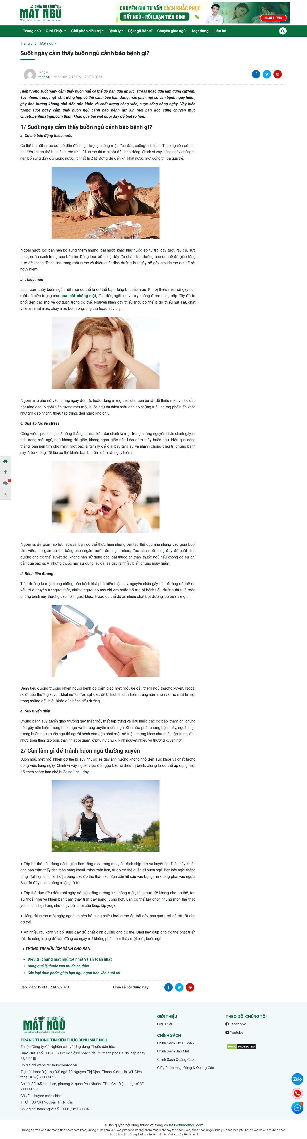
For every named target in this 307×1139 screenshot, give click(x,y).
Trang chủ (32, 31)
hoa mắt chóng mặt (78, 296)
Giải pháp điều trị (86, 31)
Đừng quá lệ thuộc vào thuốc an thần (58, 966)
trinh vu (44, 77)
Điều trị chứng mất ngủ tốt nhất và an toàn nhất (70, 959)
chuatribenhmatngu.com (183, 1125)
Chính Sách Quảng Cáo (175, 1059)
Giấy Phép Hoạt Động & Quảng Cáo (185, 1067)
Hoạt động (199, 31)
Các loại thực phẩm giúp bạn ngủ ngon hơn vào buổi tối (74, 973)
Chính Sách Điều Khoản (175, 1043)
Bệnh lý (114, 31)
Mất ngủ (46, 43)
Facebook (237, 1024)
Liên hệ (219, 31)
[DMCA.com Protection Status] (241, 1046)
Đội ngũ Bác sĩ (140, 31)
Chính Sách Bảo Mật (173, 1051)
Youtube (236, 1032)
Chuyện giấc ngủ (171, 31)
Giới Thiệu (54, 31)
